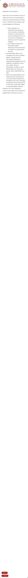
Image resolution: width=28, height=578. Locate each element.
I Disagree (5, 575)
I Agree (4, 572)
